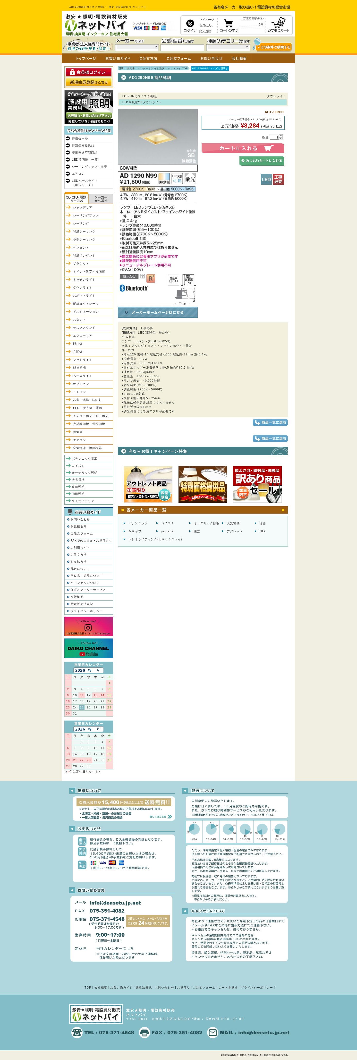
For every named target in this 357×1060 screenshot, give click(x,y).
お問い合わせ (80, 519)
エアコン (78, 173)
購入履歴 (205, 31)
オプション (81, 384)
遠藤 (263, 523)
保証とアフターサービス (88, 590)
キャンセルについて (85, 583)
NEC (263, 531)
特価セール (80, 138)
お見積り (183, 987)
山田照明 (78, 494)
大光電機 (233, 523)
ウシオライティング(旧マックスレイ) (155, 539)
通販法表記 (144, 987)
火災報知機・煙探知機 (89, 424)
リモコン (79, 392)
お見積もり (79, 526)
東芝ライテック (83, 501)
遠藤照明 (78, 487)
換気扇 (78, 432)
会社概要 (77, 597)
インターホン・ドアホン (90, 416)
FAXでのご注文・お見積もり (91, 540)
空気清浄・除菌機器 (87, 448)
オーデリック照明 (207, 523)
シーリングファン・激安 (89, 166)
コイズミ (167, 523)
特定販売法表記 (82, 604)
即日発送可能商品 (85, 152)
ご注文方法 (79, 554)
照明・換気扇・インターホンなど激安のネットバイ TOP (153, 68)
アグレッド (235, 531)
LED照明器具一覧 (85, 159)
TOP (88, 987)
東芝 (197, 531)
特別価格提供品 (83, 145)
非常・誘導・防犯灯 (87, 400)
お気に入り (206, 25)
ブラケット (81, 263)
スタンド (79, 319)
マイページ (206, 19)
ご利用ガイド (80, 547)
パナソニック (138, 523)
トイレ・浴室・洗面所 (89, 271)
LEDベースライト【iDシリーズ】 (85, 183)
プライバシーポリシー (87, 611)
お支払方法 (79, 561)
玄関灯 (78, 351)
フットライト (82, 360)
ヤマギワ (134, 531)
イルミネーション (86, 311)
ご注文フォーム (82, 533)
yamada (167, 531)
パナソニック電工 (85, 458)
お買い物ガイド (121, 987)
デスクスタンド (84, 327)
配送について (80, 568)
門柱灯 (78, 343)
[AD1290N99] (158, 303)
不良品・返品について (87, 575)
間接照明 (79, 368)
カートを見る (228, 987)
